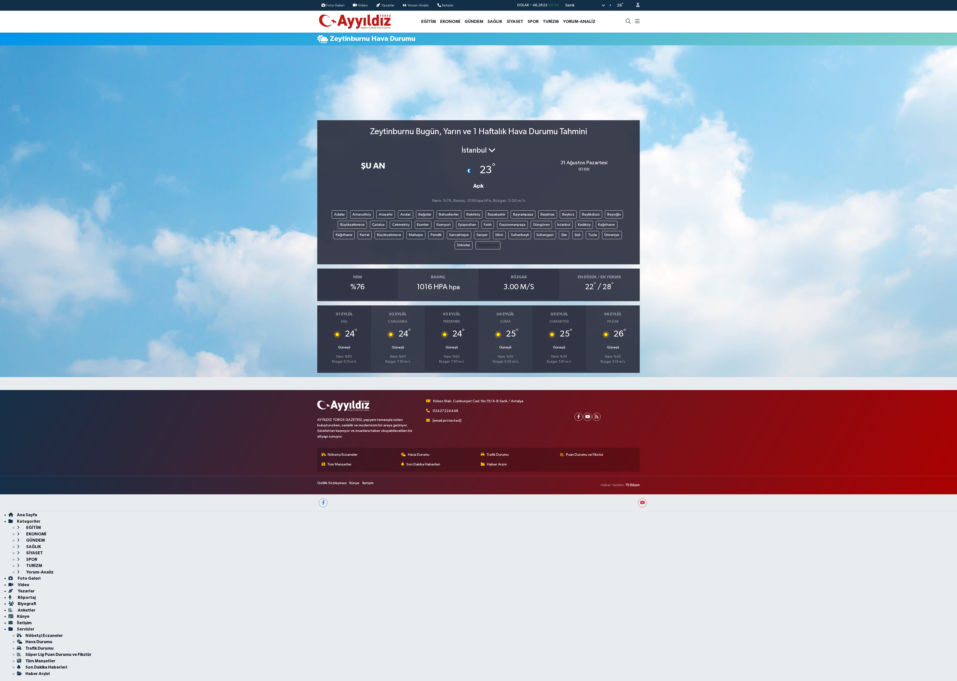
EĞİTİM (428, 21)
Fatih (488, 225)
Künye (354, 483)
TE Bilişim (632, 485)
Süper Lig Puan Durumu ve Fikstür (58, 654)
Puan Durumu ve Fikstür (584, 454)
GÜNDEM (474, 21)
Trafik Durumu (497, 454)
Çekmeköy (400, 225)
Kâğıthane (344, 235)
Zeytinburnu (488, 245)
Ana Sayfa (27, 515)
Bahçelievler (449, 214)
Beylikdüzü (591, 214)
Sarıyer (482, 235)
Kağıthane (606, 225)
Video (363, 5)
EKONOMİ (450, 21)
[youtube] (642, 503)
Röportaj (26, 597)
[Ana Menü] (637, 21)
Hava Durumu (418, 454)
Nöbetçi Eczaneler (343, 454)
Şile (564, 235)
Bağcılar (424, 214)
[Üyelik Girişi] (636, 5)
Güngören (541, 225)
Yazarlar (388, 5)
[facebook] (323, 503)
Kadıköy (584, 225)
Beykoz (568, 214)
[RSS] (596, 417)
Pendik (436, 235)
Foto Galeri (335, 5)
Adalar (339, 214)
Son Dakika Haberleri (423, 464)
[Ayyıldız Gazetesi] (355, 21)
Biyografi (26, 604)
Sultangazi (545, 235)
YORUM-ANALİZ (579, 21)
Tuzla (592, 235)
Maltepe (416, 235)
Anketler (26, 610)
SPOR (533, 21)
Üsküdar (463, 245)
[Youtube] (587, 417)
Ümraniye (611, 235)
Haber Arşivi (497, 464)
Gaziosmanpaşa (512, 225)
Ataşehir (386, 214)
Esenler (423, 225)
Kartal (364, 235)
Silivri (499, 235)
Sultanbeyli (520, 235)
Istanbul (563, 225)
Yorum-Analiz (418, 5)
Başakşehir (496, 214)
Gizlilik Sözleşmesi (332, 483)
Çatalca (378, 225)
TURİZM (551, 21)
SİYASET (515, 21)
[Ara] (628, 21)
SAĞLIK (494, 21)
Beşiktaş (548, 214)
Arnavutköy (361, 214)
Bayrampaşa (523, 214)
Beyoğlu (614, 214)
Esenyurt (444, 225)
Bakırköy (473, 214)
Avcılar (405, 214)
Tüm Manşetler (339, 464)
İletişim (447, 5)
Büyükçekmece (352, 225)
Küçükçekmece (389, 235)
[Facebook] (578, 417)
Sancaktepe (459, 235)
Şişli (577, 235)
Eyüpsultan (467, 225)
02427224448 (445, 411)
